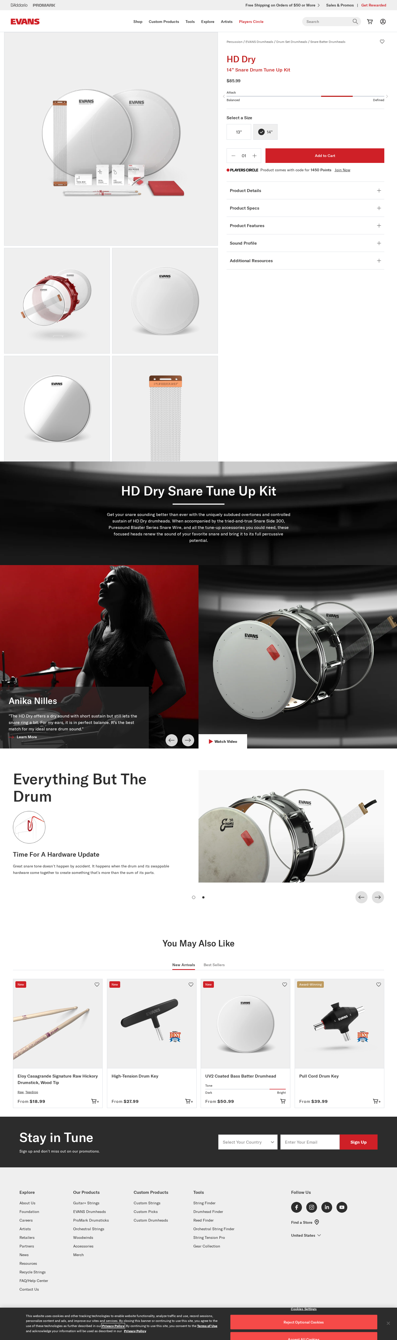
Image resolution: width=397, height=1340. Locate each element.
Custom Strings (147, 1203)
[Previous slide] (172, 740)
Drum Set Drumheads (291, 42)
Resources (28, 1263)
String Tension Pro (209, 1237)
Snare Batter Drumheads (327, 42)
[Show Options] (272, 1142)
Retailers (27, 1237)
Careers (26, 1220)
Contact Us (29, 1289)
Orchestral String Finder (213, 1228)
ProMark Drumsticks (91, 1220)
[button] (382, 41)
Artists (227, 21)
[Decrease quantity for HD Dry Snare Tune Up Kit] (233, 155)
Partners (26, 1246)
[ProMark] (44, 5)
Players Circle (251, 21)
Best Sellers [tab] (214, 964)
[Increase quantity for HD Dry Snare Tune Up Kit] (254, 155)
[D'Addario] (19, 5)
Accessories (83, 1246)
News (24, 1254)
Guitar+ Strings (86, 1203)
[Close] (388, 1323)
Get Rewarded (373, 5)
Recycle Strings (32, 1272)
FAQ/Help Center (33, 1280)
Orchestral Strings (88, 1228)
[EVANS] (25, 22)
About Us (27, 1203)
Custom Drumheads (151, 1220)
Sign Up (359, 1141)
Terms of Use (207, 1326)
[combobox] (246, 1142)
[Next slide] (188, 740)
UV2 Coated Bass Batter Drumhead (240, 1076)
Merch (78, 1254)
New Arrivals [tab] (183, 964)
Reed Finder (203, 1220)
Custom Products (164, 21)
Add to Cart (325, 155)
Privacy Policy (113, 1326)
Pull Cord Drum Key (319, 1076)
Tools (190, 21)
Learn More (27, 736)
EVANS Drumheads (259, 42)
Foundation (29, 1211)
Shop (137, 21)
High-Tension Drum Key (135, 1076)
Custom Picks (146, 1211)
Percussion (235, 42)
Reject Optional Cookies (304, 1322)
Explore (207, 21)
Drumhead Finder (208, 1211)
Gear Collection (206, 1246)
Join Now (342, 169)
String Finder (204, 1203)
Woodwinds (83, 1237)
